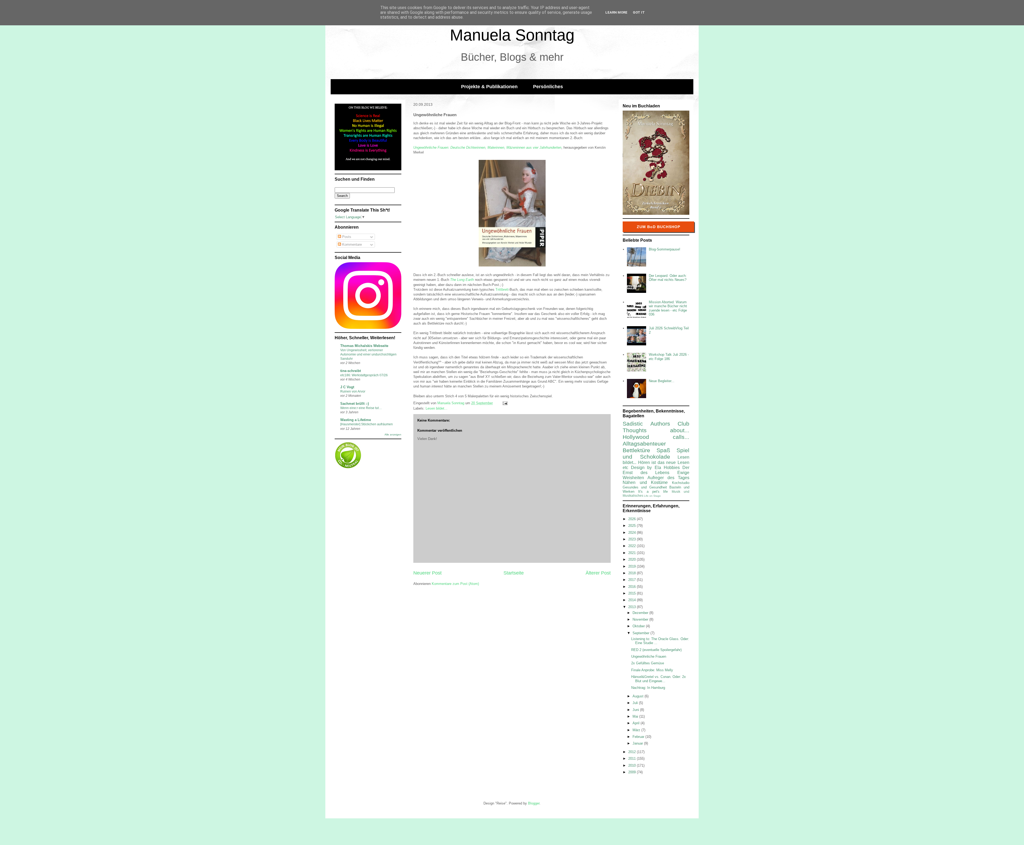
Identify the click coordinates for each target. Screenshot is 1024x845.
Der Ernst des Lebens (656, 470)
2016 (632, 587)
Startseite (513, 573)
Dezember (641, 613)
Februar (639, 737)
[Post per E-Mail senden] (505, 403)
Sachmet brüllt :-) (354, 404)
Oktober (639, 626)
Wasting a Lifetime (355, 420)
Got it (639, 12)
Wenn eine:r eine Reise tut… (361, 408)
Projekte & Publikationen (489, 86)
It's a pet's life (653, 492)
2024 (632, 533)
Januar (638, 743)
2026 (632, 519)
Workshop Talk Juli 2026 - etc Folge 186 (669, 357)
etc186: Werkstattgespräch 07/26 (364, 375)
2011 (632, 759)
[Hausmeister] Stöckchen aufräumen (366, 424)
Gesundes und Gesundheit (645, 487)
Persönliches (548, 86)
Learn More (616, 12)
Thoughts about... (656, 430)
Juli (636, 703)
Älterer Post (598, 573)
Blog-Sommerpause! (664, 249)
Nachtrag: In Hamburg (648, 688)
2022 (632, 546)
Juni (636, 710)
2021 (632, 553)
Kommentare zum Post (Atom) (455, 584)
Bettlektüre (636, 450)
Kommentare (351, 244)
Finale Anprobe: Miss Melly (652, 670)
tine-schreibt (350, 371)
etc (625, 467)
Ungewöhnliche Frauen (648, 656)
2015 (632, 593)
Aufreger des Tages (668, 477)
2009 (632, 772)
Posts (346, 237)
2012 (632, 752)
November (641, 619)
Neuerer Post (427, 573)
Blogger (533, 803)
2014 (632, 600)
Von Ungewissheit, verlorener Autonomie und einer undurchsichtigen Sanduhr (368, 354)
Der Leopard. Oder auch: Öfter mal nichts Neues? (668, 278)
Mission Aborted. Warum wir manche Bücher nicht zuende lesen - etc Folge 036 (668, 308)
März (637, 730)
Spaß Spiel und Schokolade (656, 453)
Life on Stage (652, 495)
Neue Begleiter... (661, 381)
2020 (632, 559)
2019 (632, 566)
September (641, 633)
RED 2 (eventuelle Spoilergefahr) (656, 650)
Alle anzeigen (393, 434)
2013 (632, 607)
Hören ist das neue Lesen (663, 462)
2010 (632, 765)
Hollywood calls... (656, 437)
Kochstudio (680, 483)
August (639, 696)
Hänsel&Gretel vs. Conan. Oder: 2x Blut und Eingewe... (658, 679)
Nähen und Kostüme (645, 482)
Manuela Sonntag (512, 35)
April (637, 723)
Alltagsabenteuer (644, 443)
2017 (632, 580)
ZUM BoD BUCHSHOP (658, 227)
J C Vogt (347, 387)
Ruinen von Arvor (352, 391)
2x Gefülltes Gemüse (647, 663)
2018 (632, 573)
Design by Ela (646, 467)
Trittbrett (502, 290)
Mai (636, 716)
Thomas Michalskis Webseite (364, 346)
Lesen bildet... (436, 408)
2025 (632, 526)
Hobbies (672, 467)
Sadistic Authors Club (656, 424)
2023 (632, 539)
